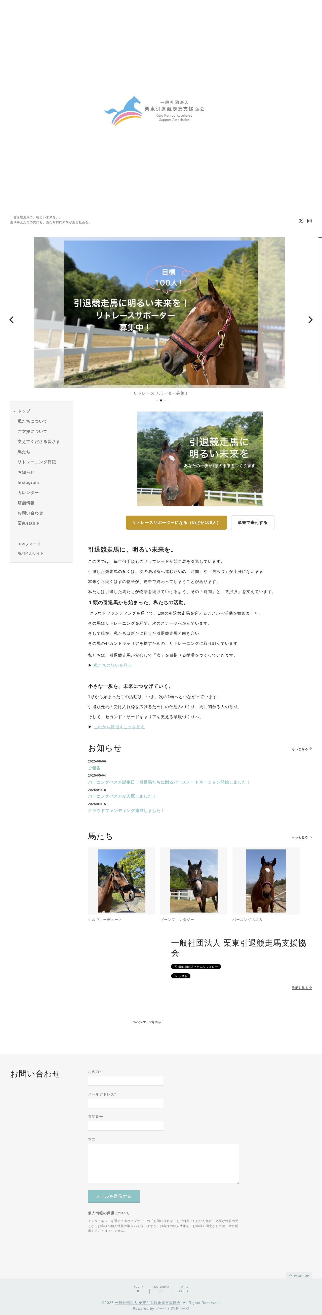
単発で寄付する (253, 522)
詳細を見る (300, 987)
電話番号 (95, 1117)
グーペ (161, 1308)
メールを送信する (114, 1196)
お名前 (94, 1072)
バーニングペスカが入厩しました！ (122, 796)
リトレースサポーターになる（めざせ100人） (176, 522)
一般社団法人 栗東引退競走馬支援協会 (147, 1303)
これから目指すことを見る (119, 727)
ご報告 (94, 768)
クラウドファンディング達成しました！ (126, 810)
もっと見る (300, 749)
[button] (11, 319)
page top (301, 1276)
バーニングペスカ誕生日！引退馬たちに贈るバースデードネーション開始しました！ (169, 782)
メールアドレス (102, 1094)
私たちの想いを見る (113, 665)
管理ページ (180, 1308)
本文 (92, 1139)
